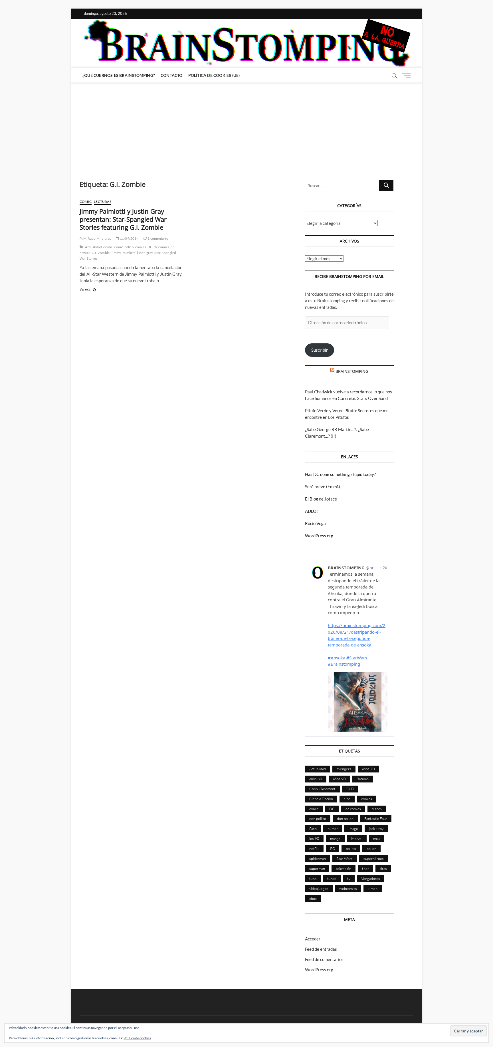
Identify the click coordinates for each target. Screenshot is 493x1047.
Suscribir (319, 350)
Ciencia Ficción (321, 798)
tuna (312, 878)
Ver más (92, 290)
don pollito (317, 818)
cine (347, 798)
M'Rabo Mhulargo (97, 238)
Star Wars (345, 858)
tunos (331, 878)
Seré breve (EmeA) (322, 486)
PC (332, 848)
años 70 (368, 768)
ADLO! (311, 511)
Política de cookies (137, 1038)
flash (313, 828)
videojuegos (318, 888)
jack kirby (376, 828)
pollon (371, 848)
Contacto (172, 75)
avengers (344, 768)
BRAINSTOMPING (352, 371)
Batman (363, 778)
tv (348, 878)
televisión (343, 868)
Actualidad (93, 247)
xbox (313, 898)
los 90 (314, 838)
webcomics (348, 888)
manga (335, 838)
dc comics (161, 247)
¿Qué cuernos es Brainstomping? (118, 75)
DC (150, 247)
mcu (376, 838)
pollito (351, 848)
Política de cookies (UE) (214, 75)
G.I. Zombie (101, 253)
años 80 (315, 778)
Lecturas (102, 201)
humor (333, 828)
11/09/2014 (128, 238)
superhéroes (373, 858)
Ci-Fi (350, 788)
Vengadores (370, 878)
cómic (108, 247)
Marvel (356, 838)
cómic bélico (124, 247)
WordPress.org (319, 535)
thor (365, 868)
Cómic (86, 201)
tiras (383, 868)
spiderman (317, 858)
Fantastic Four (375, 818)
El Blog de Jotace (321, 498)
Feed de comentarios (324, 959)
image (353, 828)
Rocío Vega (315, 523)
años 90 (339, 778)
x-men (372, 888)
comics (140, 247)
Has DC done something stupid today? (340, 474)
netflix (314, 848)
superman (317, 868)
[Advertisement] (246, 125)
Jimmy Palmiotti (123, 253)
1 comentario (157, 238)
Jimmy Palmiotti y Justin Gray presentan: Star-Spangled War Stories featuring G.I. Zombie (123, 219)
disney (377, 808)
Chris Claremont (322, 788)
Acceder (312, 938)
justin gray (145, 253)
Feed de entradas (321, 949)
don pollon (345, 818)
